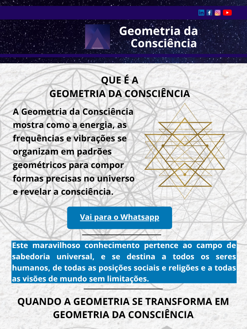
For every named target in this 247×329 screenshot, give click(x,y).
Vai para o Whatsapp (120, 217)
